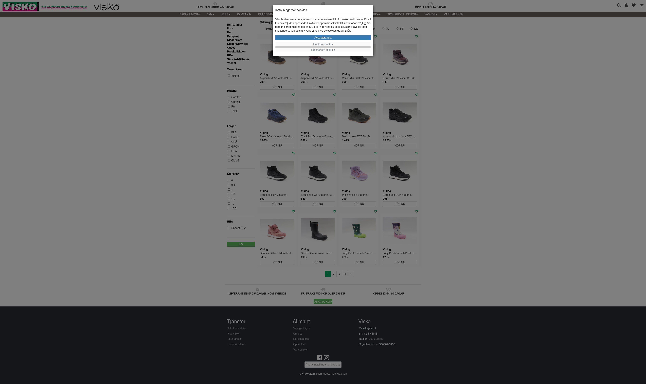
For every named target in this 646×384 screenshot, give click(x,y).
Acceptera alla (323, 37)
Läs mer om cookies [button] (323, 50)
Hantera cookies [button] (323, 44)
